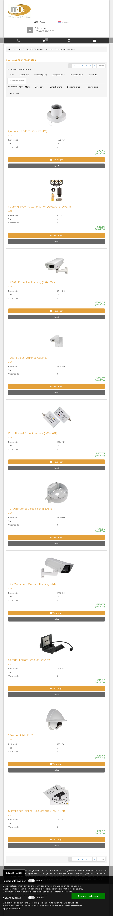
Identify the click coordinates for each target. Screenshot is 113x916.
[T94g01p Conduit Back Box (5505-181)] (56, 494)
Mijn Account (41, 22)
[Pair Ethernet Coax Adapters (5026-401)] (56, 418)
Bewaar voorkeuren (88, 896)
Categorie (24, 74)
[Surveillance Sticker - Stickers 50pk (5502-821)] (56, 796)
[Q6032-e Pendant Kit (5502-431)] (56, 116)
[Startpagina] (9, 49)
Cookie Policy (14, 872)
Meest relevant (17, 80)
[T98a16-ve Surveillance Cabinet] (56, 343)
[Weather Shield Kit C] (56, 720)
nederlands (66, 22)
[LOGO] (19, 11)
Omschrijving (40, 74)
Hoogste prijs (76, 74)
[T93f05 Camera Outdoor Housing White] (56, 569)
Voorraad (92, 74)
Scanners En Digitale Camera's (28, 49)
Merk (12, 74)
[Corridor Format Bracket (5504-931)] (56, 645)
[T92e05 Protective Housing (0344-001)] (56, 267)
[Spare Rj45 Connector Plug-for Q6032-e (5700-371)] (56, 192)
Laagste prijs (58, 74)
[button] (69, 41)
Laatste (101, 65)
